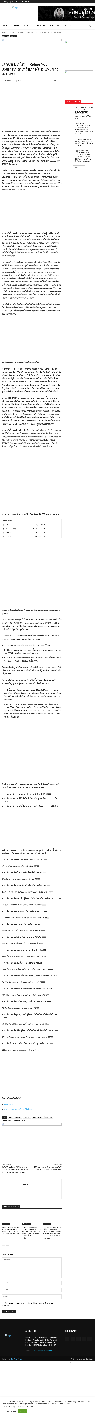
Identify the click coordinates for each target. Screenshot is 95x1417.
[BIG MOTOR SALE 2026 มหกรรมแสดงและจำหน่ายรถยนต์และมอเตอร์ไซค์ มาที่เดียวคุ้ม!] (69, 141)
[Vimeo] (88, 1)
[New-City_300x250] (79, 52)
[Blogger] (67, 1339)
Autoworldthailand (15, 1117)
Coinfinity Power (16, 1359)
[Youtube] (91, 1)
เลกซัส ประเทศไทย (19, 1121)
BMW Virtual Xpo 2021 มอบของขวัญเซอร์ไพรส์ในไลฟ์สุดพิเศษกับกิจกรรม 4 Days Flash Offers (15, 1170)
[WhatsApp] (36, 87)
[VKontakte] (89, 1339)
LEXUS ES (27, 1117)
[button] (90, 26)
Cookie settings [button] (10, 1411)
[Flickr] (78, 1339)
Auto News (12, 32)
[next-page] (7, 1244)
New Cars (13, 36)
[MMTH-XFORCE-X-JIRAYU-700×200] (32, 1131)
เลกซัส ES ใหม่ (7, 1121)
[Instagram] (81, 1)
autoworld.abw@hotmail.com (45, 1350)
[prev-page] (3, 1244)
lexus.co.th (8, 1104)
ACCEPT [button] (23, 1411)
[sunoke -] (3, 80)
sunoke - (10, 80)
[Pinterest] (30, 87)
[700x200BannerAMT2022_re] (32, 47)
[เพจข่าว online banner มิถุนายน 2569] (79, 82)
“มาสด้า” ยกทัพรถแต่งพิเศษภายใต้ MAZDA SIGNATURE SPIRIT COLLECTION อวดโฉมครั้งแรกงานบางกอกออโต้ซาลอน (11, 1232)
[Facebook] (78, 1)
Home (4, 32)
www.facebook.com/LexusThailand (18, 1109)
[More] (42, 87)
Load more (78, 167)
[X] (85, 1)
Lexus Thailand (38, 1117)
